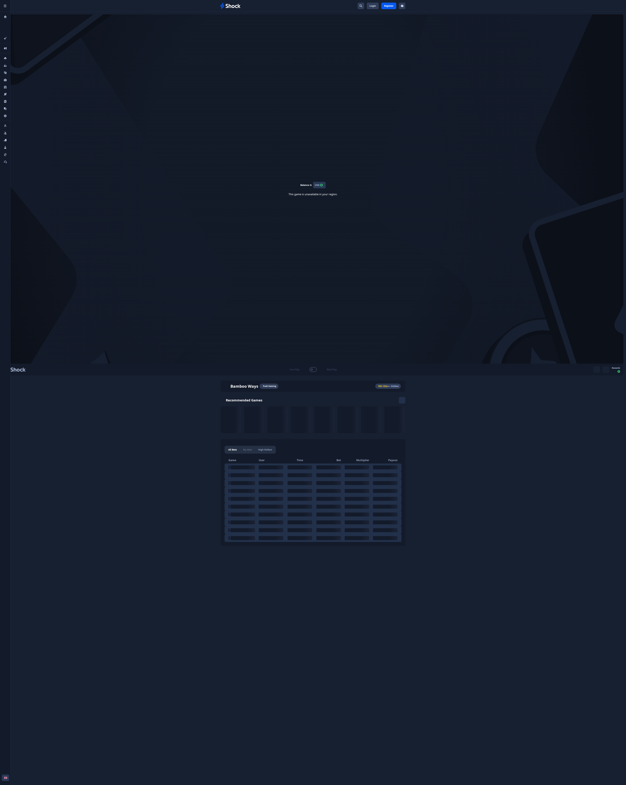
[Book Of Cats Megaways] (371, 419)
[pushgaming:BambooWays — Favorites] (226, 386)
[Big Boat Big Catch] (348, 419)
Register (388, 5)
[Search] (361, 6)
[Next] (402, 400)
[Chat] (402, 6)
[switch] (313, 369)
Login (373, 5)
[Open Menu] (5, 6)
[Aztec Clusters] (324, 419)
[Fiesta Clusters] (301, 419)
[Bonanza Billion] (394, 419)
